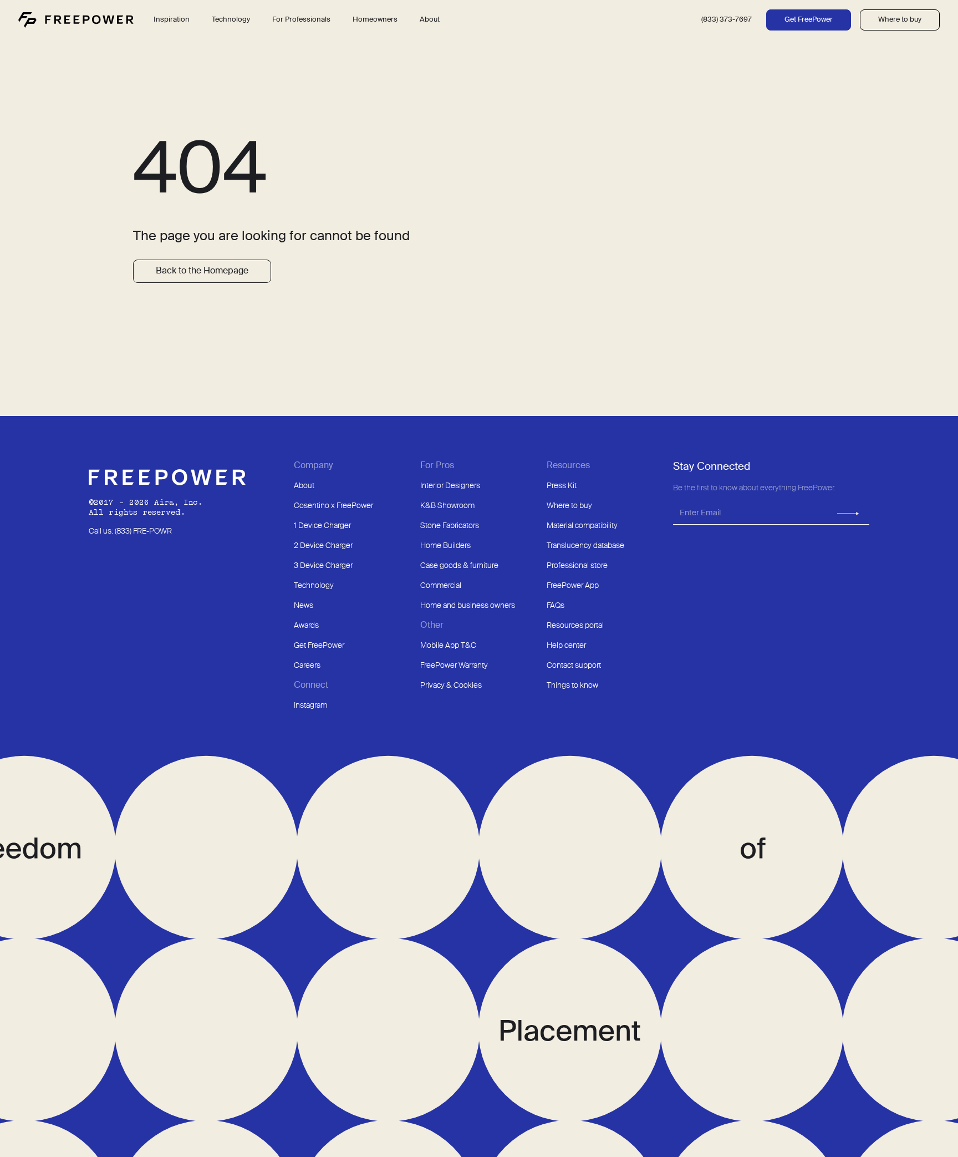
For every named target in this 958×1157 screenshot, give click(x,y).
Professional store (577, 566)
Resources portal (575, 626)
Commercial (440, 586)
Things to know (572, 685)
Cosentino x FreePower (333, 506)
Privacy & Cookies (451, 685)
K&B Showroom (447, 506)
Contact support (574, 665)
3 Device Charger (323, 566)
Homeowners (375, 19)
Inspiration (172, 19)
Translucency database (585, 546)
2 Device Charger (323, 546)
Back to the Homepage (202, 271)
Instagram (310, 705)
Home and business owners (467, 606)
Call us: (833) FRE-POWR (130, 531)
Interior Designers (450, 486)
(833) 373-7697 (726, 19)
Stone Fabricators (449, 526)
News (303, 606)
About (304, 486)
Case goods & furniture (459, 566)
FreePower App (573, 586)
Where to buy (899, 19)
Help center (566, 645)
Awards (306, 626)
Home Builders (445, 546)
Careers (307, 665)
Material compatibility (582, 526)
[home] (75, 20)
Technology (314, 586)
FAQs (555, 606)
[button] (231, 20)
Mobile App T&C (448, 645)
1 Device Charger (322, 526)
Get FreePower (808, 19)
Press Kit (562, 486)
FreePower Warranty (454, 665)
